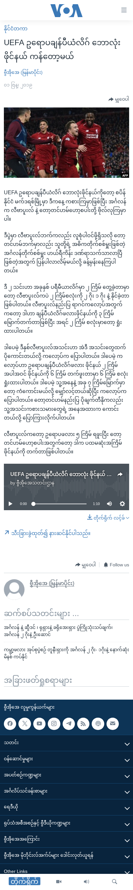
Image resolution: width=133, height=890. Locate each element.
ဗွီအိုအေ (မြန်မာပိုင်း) (23, 72)
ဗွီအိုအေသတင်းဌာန (35, 482)
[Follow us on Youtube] (39, 724)
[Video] (58, 882)
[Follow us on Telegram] (69, 724)
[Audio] (86, 882)
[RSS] (83, 724)
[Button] (118, 99)
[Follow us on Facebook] (10, 724)
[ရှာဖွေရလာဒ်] (114, 882)
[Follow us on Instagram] (54, 724)
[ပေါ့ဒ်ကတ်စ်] (98, 724)
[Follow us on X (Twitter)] (24, 724)
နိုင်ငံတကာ (15, 28)
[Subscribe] (113, 724)
